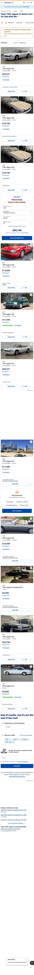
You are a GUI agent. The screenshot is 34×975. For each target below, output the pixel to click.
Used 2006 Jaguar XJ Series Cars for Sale (13, 815)
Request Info (11, 91)
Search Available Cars (17, 238)
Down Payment (7, 216)
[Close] (26, 959)
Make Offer (15, 484)
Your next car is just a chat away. (17, 6)
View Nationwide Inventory (17, 776)
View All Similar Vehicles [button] (15, 823)
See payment (5, 76)
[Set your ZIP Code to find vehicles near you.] (18, 17)
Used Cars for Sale (6, 11)
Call (26, 91)
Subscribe (17, 766)
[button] (24, 3)
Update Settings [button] (24, 232)
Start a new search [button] (26, 735)
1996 (21, 11)
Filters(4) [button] (11, 22)
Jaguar (15, 11)
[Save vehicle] (31, 49)
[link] (6, 80)
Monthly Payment (7, 206)
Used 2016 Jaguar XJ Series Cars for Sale (13, 810)
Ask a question (17, 511)
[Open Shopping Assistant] (32, 963)
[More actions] (30, 91)
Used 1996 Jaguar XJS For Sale (10, 829)
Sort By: (16, 43)
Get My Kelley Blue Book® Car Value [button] (17, 226)
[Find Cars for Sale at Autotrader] (9, 2)
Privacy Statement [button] (23, 761)
